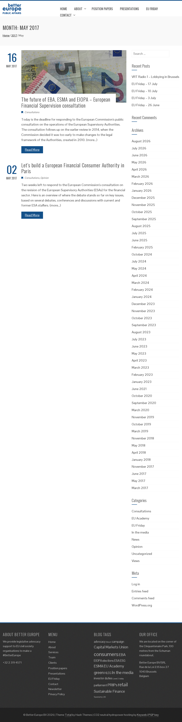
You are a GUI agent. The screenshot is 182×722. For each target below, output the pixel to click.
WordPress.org (142, 605)
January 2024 (142, 297)
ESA (116, 661)
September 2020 (144, 403)
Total (68, 715)
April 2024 (139, 276)
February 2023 (142, 375)
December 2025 (143, 198)
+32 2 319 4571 (12, 662)
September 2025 (144, 219)
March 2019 (140, 431)
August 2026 (141, 141)
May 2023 (139, 353)
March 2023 (140, 367)
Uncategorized (142, 554)
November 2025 (143, 205)
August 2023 (141, 332)
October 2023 (142, 318)
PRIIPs (112, 685)
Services (53, 652)
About (78, 8)
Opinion (44, 177)
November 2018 (143, 438)
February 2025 (142, 247)
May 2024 (139, 268)
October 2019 (141, 424)
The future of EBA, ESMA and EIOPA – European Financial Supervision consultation (65, 102)
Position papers (102, 8)
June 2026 (139, 155)
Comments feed (143, 598)
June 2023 (139, 346)
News (135, 539)
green (99, 672)
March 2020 (140, 410)
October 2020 (142, 396)
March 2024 (140, 283)
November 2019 (143, 417)
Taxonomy (98, 697)
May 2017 (138, 481)
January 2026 (142, 191)
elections (108, 661)
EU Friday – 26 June (145, 105)
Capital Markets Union (111, 647)
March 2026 (140, 176)
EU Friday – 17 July (144, 84)
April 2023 (139, 360)
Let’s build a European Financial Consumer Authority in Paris (72, 168)
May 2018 (138, 445)
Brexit (108, 642)
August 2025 (141, 226)
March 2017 (140, 488)
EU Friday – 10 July (144, 91)
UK (104, 697)
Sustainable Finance (109, 691)
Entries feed (140, 591)
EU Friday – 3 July (144, 98)
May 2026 (139, 162)
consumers (106, 654)
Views (136, 561)
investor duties (103, 678)
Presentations (129, 8)
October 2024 (142, 254)
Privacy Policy (56, 694)
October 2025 (142, 212)
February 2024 (142, 290)
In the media (140, 532)
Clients (52, 663)
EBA (122, 654)
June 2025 (139, 240)
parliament (100, 685)
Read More (32, 150)
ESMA (98, 666)
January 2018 (141, 460)
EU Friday (152, 8)
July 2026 (139, 148)
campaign (118, 642)
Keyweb (142, 715)
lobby (121, 678)
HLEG (107, 673)
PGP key (153, 715)
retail (123, 684)
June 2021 (139, 389)
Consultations (32, 112)
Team (51, 657)
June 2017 (139, 474)
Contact (66, 15)
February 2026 (142, 184)
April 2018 (139, 452)
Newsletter (55, 689)
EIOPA (98, 661)
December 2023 (143, 304)
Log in (136, 584)
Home (63, 8)
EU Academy (140, 518)
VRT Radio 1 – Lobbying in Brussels (155, 77)
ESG (122, 661)
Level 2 (116, 678)
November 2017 (143, 466)
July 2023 (139, 339)
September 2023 (144, 325)
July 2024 (139, 261)
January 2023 (141, 382)
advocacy (100, 642)
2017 (14, 35)
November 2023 (143, 311)
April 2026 (139, 169)
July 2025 (139, 233)
